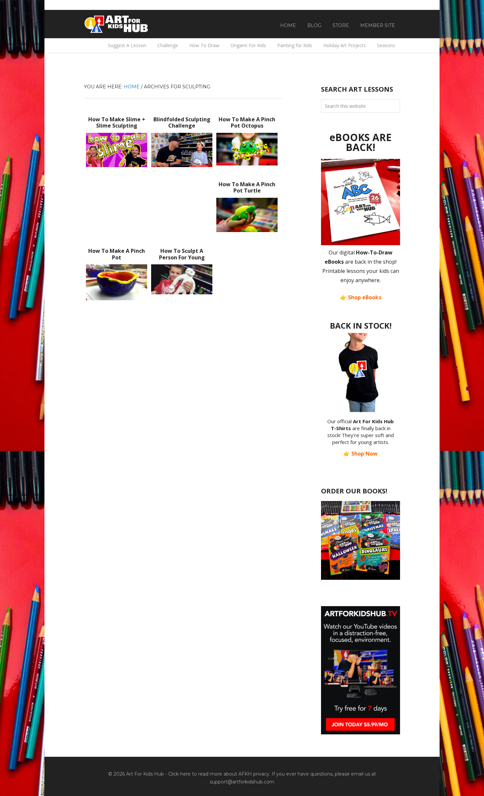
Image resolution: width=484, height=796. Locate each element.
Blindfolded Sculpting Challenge (181, 122)
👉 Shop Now (360, 453)
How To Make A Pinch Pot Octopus (247, 122)
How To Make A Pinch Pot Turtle (247, 187)
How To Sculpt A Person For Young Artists (182, 257)
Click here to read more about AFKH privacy (218, 774)
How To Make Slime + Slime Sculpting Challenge (116, 125)
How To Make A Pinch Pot (116, 254)
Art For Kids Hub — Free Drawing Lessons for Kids (117, 24)
